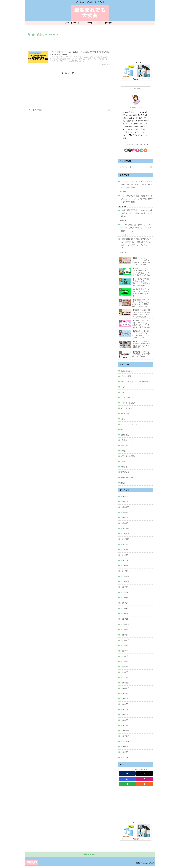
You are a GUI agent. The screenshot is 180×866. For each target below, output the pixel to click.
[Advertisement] (69, 42)
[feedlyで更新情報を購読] (142, 150)
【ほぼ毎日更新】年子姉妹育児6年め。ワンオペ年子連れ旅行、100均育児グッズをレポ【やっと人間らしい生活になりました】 (136, 243)
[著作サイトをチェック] (126, 150)
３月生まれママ (135, 107)
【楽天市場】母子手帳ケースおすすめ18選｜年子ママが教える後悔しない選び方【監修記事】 (136, 213)
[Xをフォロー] (130, 150)
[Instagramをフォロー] (134, 150)
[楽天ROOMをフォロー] (138, 150)
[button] (109, 110)
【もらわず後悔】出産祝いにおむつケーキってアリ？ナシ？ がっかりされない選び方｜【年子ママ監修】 (137, 199)
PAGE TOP (91, 854)
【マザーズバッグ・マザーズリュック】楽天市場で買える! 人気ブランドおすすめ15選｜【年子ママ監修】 (136, 184)
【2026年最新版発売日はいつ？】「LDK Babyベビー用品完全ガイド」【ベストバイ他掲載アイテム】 (137, 228)
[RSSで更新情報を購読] (145, 150)
